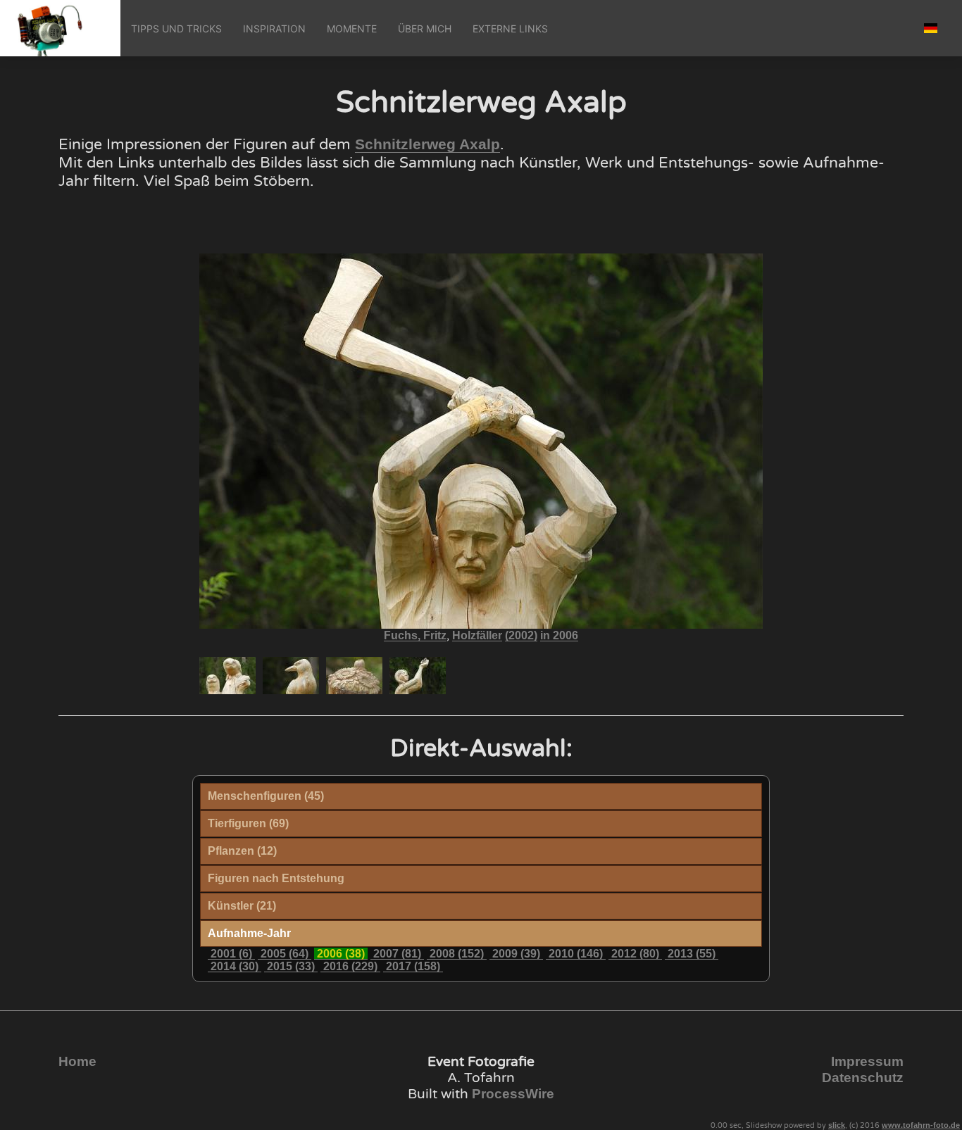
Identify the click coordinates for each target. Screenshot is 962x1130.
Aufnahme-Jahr (249, 933)
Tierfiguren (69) (248, 823)
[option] (227, 675)
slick (836, 1125)
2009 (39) (516, 954)
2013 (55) (691, 954)
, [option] (481, 636)
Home (77, 1061)
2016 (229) (350, 966)
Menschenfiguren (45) (266, 796)
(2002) (521, 635)
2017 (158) (413, 966)
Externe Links (510, 28)
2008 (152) (457, 954)
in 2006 (559, 635)
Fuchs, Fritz (415, 635)
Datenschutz (863, 1077)
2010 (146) (576, 954)
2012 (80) (635, 954)
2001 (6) (231, 954)
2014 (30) (234, 966)
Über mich (424, 28)
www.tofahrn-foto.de (921, 1125)
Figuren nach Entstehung (276, 878)
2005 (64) (284, 954)
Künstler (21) (242, 906)
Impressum (867, 1061)
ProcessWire (513, 1093)
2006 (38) (341, 954)
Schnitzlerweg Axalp (427, 144)
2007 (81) (397, 954)
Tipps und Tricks (176, 28)
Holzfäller (477, 635)
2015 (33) (291, 966)
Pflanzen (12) (242, 851)
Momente (352, 28)
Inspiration (274, 28)
